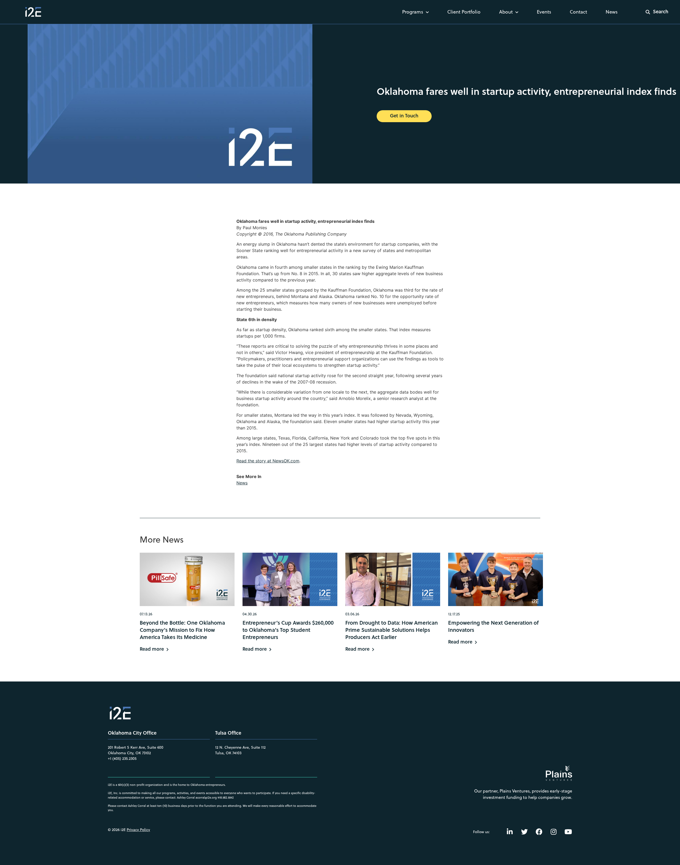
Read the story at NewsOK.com (267, 460)
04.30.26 (250, 614)
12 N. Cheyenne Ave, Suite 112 (240, 747)
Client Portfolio (464, 11)
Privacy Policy (138, 829)
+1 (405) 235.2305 (122, 758)
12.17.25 (454, 614)
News (612, 11)
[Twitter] (524, 831)
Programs (412, 11)
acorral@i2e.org (206, 797)
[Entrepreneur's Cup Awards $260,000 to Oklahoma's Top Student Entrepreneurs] (290, 579)
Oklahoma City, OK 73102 (129, 753)
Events (544, 11)
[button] (653, 12)
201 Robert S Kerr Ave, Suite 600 (135, 747)
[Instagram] (553, 831)
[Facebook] (539, 831)
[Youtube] (568, 831)
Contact (578, 11)
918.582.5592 (226, 797)
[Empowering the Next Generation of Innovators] (495, 579)
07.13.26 (146, 614)
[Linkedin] (509, 831)
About (506, 11)
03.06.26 (352, 614)
